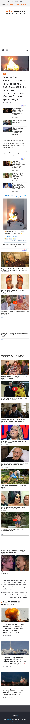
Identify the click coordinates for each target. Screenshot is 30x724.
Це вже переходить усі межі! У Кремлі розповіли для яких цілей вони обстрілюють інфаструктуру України (14, 692)
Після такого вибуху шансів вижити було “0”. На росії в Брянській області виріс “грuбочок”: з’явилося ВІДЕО (14, 595)
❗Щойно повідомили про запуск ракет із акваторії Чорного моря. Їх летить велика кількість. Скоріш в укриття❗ (15, 661)
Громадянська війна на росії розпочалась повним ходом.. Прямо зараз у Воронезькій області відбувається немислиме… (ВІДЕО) (14, 628)
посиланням (20, 246)
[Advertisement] (15, 32)
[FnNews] (3, 50)
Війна (4, 73)
